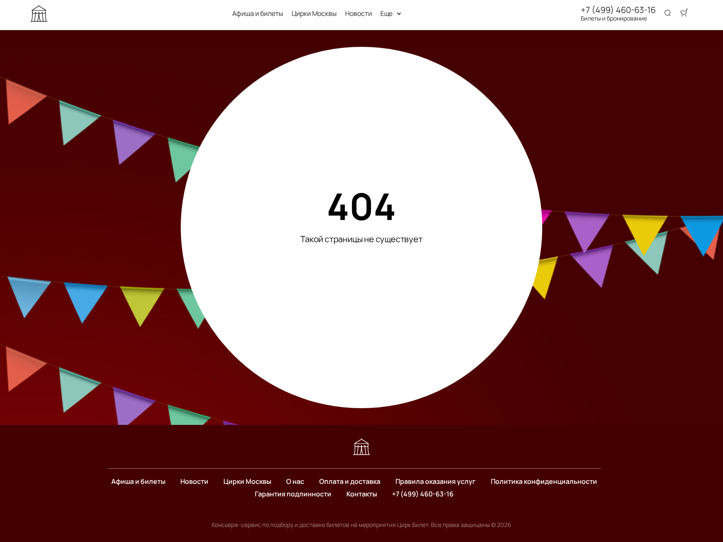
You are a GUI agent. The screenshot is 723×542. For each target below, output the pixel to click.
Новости (358, 14)
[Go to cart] (684, 13)
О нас (295, 481)
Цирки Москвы (314, 14)
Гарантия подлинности (293, 494)
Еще (386, 14)
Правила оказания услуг (435, 481)
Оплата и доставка (349, 481)
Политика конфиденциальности (544, 481)
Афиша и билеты (257, 14)
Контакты (361, 494)
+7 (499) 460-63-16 (618, 10)
